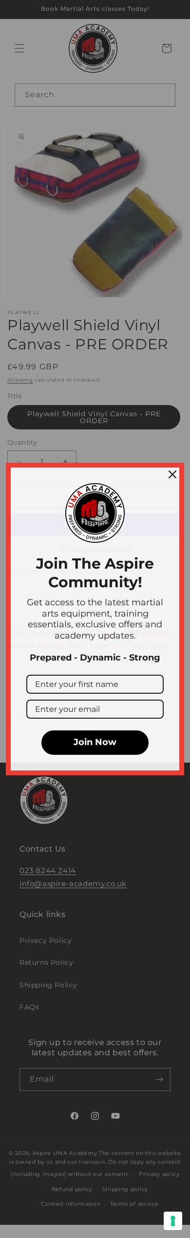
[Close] (172, 474)
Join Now (95, 742)
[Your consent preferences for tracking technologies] (173, 1221)
